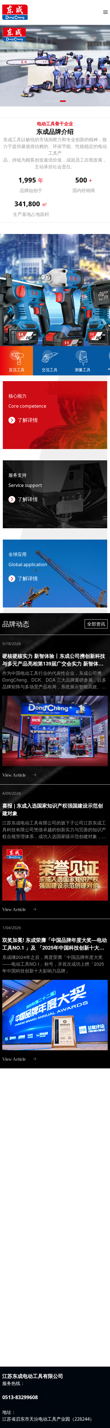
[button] (47, 101)
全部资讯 (96, 624)
